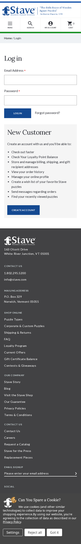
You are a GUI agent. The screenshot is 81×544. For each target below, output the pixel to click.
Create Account (23, 210)
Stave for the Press (17, 451)
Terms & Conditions (18, 415)
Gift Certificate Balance (20, 359)
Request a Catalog (17, 444)
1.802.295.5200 (15, 273)
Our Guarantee (15, 401)
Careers (9, 437)
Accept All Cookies (54, 532)
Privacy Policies (15, 408)
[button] (30, 25)
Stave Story (12, 382)
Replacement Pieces (18, 457)
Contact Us (12, 431)
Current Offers (14, 352)
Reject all (35, 532)
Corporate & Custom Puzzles (24, 326)
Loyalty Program (15, 345)
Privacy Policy (12, 522)
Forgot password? (47, 113)
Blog (7, 388)
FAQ (7, 339)
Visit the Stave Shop (18, 395)
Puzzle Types (13, 319)
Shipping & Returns (17, 332)
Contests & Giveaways (20, 365)
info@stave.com (15, 279)
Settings (12, 532)
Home (8, 38)
